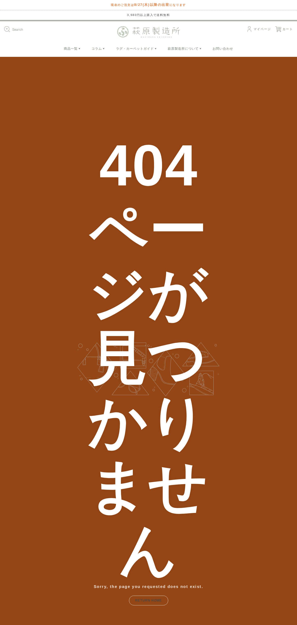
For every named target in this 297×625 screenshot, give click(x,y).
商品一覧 (71, 48)
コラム (97, 48)
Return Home (148, 600)
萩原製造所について (184, 48)
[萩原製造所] (148, 32)
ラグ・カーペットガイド (135, 48)
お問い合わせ (223, 48)
